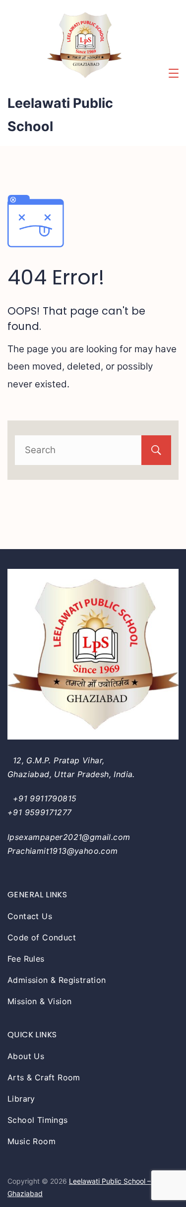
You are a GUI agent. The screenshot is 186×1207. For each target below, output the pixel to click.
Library (21, 1099)
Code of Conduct (41, 937)
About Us (25, 1056)
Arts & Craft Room (43, 1077)
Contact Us (29, 916)
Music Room (31, 1141)
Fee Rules (26, 959)
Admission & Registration (56, 980)
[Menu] (174, 73)
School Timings (37, 1120)
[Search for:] (93, 450)
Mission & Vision (39, 1001)
